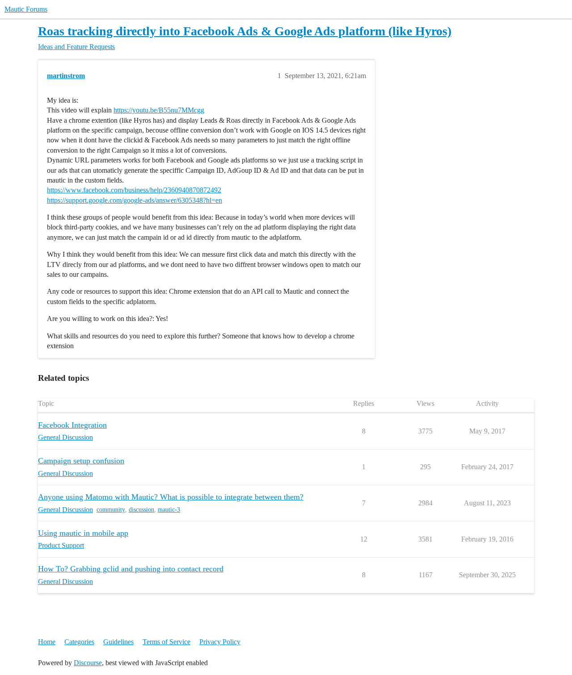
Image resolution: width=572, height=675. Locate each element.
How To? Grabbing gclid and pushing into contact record (130, 568)
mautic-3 (169, 509)
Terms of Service (166, 642)
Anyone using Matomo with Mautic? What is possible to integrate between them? (170, 496)
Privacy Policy (219, 642)
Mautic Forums (25, 9)
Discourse (88, 663)
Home (46, 642)
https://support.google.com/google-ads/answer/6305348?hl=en (134, 200)
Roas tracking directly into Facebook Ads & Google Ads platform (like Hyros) (244, 31)
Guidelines (118, 642)
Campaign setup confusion (81, 460)
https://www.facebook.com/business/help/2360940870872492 (134, 190)
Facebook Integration (72, 425)
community (111, 509)
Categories (79, 642)
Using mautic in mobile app (83, 533)
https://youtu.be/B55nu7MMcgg (159, 110)
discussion (141, 509)
